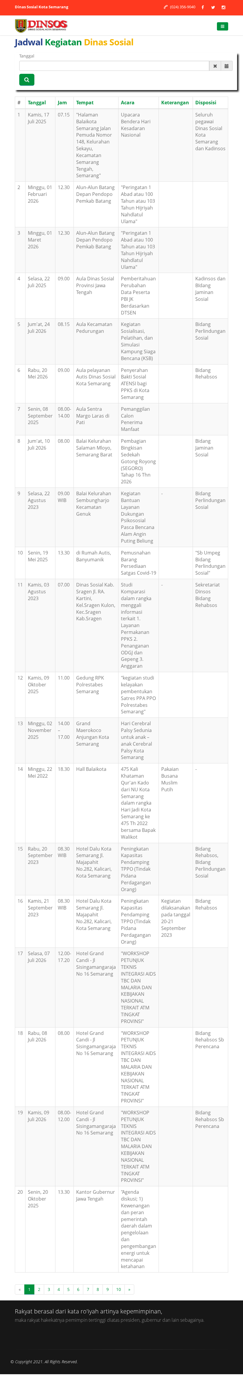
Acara (128, 102)
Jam (62, 102)
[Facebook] (202, 7)
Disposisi (205, 102)
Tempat (85, 102)
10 (118, 1289)
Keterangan (175, 102)
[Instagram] (223, 7)
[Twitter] (213, 7)
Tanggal (26, 56)
